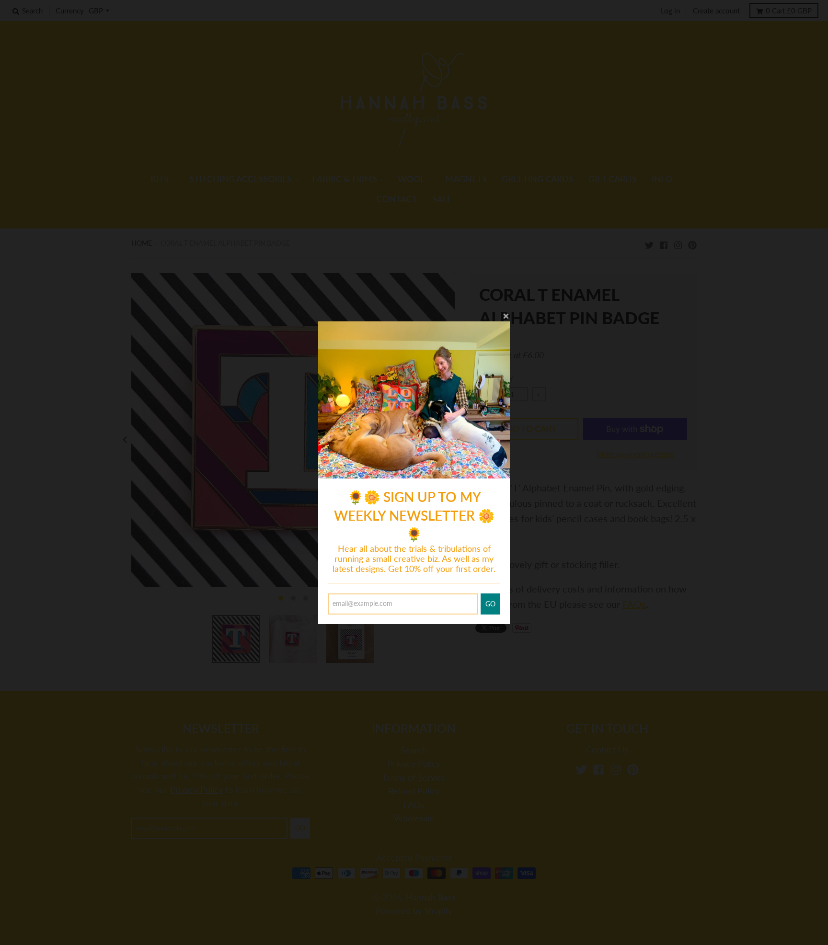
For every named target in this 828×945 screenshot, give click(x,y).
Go (490, 604)
